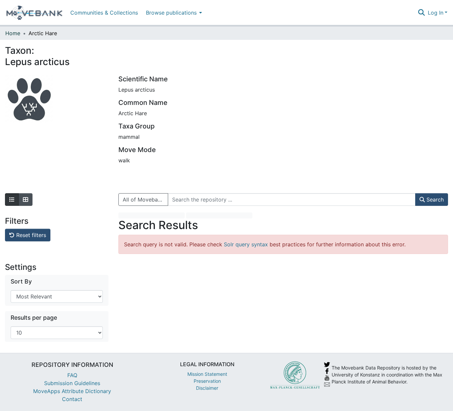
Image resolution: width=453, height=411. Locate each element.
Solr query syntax (246, 244)
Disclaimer (207, 388)
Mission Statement (207, 374)
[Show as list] (12, 199)
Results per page (34, 317)
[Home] (34, 12)
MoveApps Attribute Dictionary (72, 391)
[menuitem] (173, 12)
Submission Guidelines (72, 383)
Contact (72, 399)
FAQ (72, 375)
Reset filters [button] (30, 235)
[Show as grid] (25, 199)
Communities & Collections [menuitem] (104, 12)
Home (12, 33)
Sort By (21, 281)
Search (434, 199)
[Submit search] (422, 13)
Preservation (207, 381)
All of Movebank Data (145, 199)
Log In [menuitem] (435, 12)
